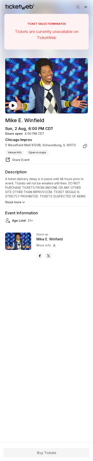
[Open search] (78, 7)
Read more (13, 202)
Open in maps (37, 152)
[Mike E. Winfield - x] (48, 255)
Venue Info (15, 152)
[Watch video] (13, 105)
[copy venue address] (85, 146)
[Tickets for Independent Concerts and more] (19, 6)
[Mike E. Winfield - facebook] (39, 255)
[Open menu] (85, 7)
